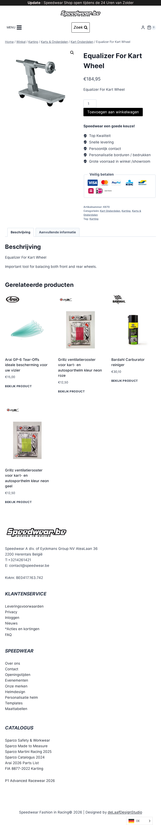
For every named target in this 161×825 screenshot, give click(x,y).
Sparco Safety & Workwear (27, 740)
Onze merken (16, 686)
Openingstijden (17, 675)
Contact (11, 669)
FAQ (8, 635)
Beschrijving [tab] (20, 232)
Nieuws (11, 623)
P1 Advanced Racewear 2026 (30, 781)
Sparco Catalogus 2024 (25, 757)
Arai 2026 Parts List (22, 763)
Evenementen (16, 680)
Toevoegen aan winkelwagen (113, 112)
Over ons (12, 663)
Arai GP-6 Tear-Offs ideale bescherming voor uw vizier (26, 365)
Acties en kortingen (23, 629)
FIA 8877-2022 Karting (24, 768)
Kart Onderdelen (110, 210)
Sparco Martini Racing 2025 (28, 752)
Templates (14, 703)
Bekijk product (18, 386)
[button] (72, 52)
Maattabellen (16, 709)
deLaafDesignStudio (125, 812)
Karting (126, 210)
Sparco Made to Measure (26, 746)
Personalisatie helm (21, 697)
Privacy (11, 612)
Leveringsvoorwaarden (24, 606)
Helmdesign (15, 692)
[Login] (143, 27)
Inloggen (12, 618)
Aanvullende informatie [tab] (57, 232)
